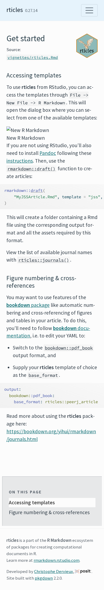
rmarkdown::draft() (31, 169)
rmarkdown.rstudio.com (56, 560)
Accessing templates (32, 502)
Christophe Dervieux (53, 571)
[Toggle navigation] (89, 10)
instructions (19, 161)
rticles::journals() (43, 260)
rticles (14, 10)
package (28, 305)
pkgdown (44, 578)
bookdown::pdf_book (69, 348)
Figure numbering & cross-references (49, 512)
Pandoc (47, 153)
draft (37, 190)
